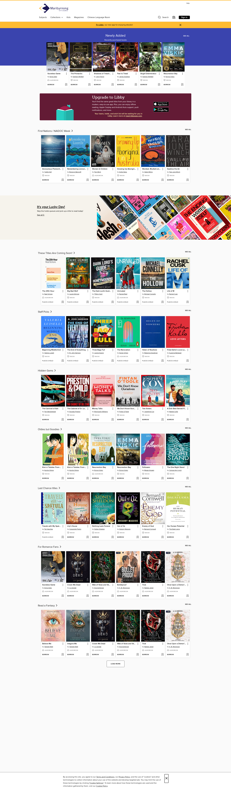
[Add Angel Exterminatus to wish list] (158, 84)
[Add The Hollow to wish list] (162, 302)
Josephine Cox (149, 412)
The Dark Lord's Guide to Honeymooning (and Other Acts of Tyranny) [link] (102, 291)
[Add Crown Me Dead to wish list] (87, 596)
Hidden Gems (46, 370)
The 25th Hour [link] (48, 291)
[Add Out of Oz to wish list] (137, 537)
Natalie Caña (173, 412)
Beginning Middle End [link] (51, 350)
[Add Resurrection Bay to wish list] (182, 84)
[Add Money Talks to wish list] (112, 419)
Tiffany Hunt (98, 294)
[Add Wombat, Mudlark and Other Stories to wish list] (162, 180)
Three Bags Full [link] (98, 350)
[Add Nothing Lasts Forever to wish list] (112, 537)
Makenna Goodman (151, 353)
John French (100, 77)
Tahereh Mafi (48, 647)
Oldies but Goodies (49, 429)
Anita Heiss (123, 172)
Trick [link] (144, 585)
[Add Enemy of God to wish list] (162, 537)
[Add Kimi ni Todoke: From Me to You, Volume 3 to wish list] (62, 478)
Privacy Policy (124, 777)
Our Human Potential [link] (175, 526)
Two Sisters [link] (146, 409)
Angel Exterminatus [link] (148, 74)
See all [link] (186, 36)
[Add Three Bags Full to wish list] (112, 360)
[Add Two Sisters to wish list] (162, 419)
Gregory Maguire (124, 529)
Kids (69, 17)
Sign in (184, 17)
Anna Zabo (53, 77)
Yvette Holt (48, 172)
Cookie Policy (102, 786)
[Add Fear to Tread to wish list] (135, 84)
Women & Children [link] (99, 169)
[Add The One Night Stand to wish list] (187, 478)
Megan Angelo (149, 470)
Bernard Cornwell (150, 529)
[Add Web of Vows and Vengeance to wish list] (112, 596)
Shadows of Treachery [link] (103, 74)
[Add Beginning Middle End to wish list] (62, 360)
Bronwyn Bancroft (75, 172)
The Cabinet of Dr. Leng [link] (77, 409)
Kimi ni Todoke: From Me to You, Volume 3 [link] (52, 467)
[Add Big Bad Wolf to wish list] (87, 302)
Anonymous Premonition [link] (52, 169)
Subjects (43, 17)
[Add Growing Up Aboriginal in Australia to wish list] (137, 180)
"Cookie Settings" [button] (96, 783)
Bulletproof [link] (121, 585)
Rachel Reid (123, 294)
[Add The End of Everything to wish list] (87, 360)
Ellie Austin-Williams (101, 412)
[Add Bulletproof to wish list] (137, 596)
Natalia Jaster (149, 588)
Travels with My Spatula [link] (52, 526)
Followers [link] (146, 467)
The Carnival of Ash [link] (50, 409)
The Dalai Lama (174, 529)
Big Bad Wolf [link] (72, 291)
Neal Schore (48, 294)
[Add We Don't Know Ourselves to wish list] (137, 419)
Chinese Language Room (98, 17)
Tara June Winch (174, 172)
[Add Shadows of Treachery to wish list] (112, 84)
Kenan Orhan (123, 353)
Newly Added (115, 36)
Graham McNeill (78, 77)
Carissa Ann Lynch (175, 470)
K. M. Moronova (124, 588)
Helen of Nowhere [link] (149, 350)
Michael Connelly (150, 294)
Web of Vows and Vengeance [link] (102, 585)
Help (187, 3)
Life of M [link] (170, 291)
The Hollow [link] (147, 291)
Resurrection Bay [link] (170, 74)
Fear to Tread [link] (122, 74)
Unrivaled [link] (121, 291)
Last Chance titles (48, 488)
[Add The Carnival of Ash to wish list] (62, 419)
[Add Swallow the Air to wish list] (187, 180)
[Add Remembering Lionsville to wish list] (87, 180)
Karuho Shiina (49, 470)
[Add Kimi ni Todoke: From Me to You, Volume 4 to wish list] (87, 478)
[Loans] (174, 17)
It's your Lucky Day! (51, 207)
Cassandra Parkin (75, 529)
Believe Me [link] (46, 644)
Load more (115, 664)
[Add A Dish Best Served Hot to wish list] (187, 419)
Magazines (79, 17)
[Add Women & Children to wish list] (112, 180)
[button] (163, 17)
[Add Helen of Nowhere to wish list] (162, 360)
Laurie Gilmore (74, 294)
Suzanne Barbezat (175, 353)
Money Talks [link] (97, 409)
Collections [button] (55, 17)
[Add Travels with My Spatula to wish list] (62, 537)
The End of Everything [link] (76, 350)
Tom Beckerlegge (50, 412)
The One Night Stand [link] (175, 467)
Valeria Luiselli (49, 353)
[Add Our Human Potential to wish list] (187, 537)
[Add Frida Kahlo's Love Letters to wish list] (187, 360)
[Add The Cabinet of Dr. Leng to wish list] (87, 419)
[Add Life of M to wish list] (187, 302)
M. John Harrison (75, 353)
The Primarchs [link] (76, 74)
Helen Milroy (148, 172)
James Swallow (124, 77)
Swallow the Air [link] (173, 169)
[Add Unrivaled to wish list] (137, 302)
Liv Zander (72, 588)
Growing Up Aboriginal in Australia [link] (127, 169)
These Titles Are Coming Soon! (55, 253)
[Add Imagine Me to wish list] (87, 654)
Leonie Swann (99, 353)
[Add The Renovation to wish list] (137, 360)
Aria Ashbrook (99, 588)
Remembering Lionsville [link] (77, 169)
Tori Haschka (48, 529)
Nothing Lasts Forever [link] (101, 526)
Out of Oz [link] (121, 526)
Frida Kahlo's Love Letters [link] (176, 350)
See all (40, 215)
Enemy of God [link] (148, 526)
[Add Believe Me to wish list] (62, 654)
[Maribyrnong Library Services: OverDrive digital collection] (53, 8)
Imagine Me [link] (72, 644)
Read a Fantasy (46, 605)
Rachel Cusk (173, 294)
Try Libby (100, 25)
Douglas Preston (74, 412)
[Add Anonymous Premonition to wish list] (62, 180)
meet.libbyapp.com (134, 116)
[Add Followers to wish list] (162, 478)
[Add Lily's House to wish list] (87, 537)
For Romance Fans (48, 547)
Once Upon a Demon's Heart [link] (176, 585)
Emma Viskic (170, 77)
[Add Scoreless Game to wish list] (66, 84)
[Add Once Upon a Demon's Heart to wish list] (187, 596)
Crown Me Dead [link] (73, 585)
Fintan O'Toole (124, 412)
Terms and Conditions (105, 777)
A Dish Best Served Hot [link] (176, 409)
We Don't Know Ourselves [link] (127, 409)
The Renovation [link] (123, 350)
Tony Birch (97, 172)
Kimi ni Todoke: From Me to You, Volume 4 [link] (77, 467)
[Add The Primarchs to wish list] (89, 84)
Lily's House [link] (72, 526)
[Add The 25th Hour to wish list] (62, 302)
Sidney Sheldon (99, 529)
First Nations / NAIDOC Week (54, 131)
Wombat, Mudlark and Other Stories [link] (152, 169)
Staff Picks (44, 311)
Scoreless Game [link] (54, 74)
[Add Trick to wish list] (162, 596)
